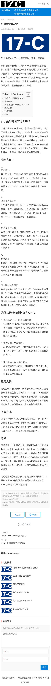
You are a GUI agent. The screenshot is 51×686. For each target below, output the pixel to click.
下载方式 (8, 111)
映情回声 (6, 10)
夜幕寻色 (10, 19)
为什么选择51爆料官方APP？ (16, 105)
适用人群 (8, 108)
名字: (6, 651)
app (21, 525)
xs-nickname (12, 553)
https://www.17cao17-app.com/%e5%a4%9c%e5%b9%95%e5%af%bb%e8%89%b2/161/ (25, 502)
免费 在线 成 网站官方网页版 (25, 567)
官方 (28, 525)
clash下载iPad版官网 (22, 576)
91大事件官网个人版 (41, 678)
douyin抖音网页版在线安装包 (13, 543)
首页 (2, 19)
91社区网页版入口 (24, 678)
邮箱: (6, 659)
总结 (6, 114)
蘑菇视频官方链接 (21, 609)
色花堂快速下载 (8, 678)
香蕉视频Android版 (21, 592)
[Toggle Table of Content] (27, 94)
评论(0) (30, 29)
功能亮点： (9, 101)
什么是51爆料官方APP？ (14, 98)
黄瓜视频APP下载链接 (22, 600)
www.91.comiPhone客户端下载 (13, 536)
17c (28, 682)
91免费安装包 (19, 584)
